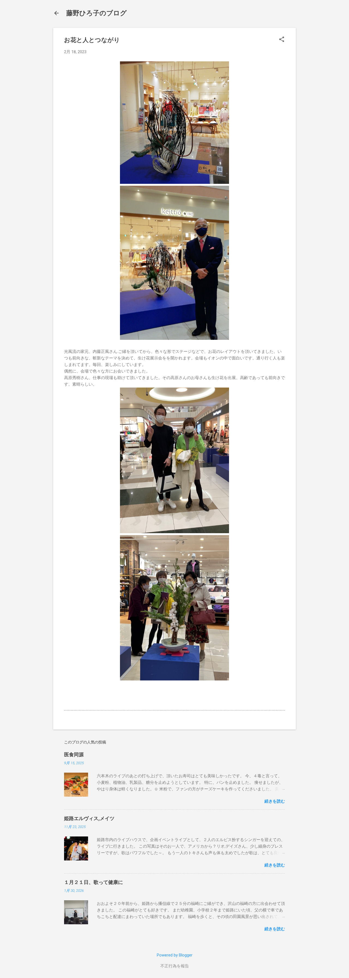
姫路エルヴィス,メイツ (89, 818)
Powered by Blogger (174, 955)
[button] (281, 40)
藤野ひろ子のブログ (96, 13)
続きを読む (274, 801)
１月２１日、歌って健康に (93, 882)
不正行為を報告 (174, 966)
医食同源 (74, 754)
